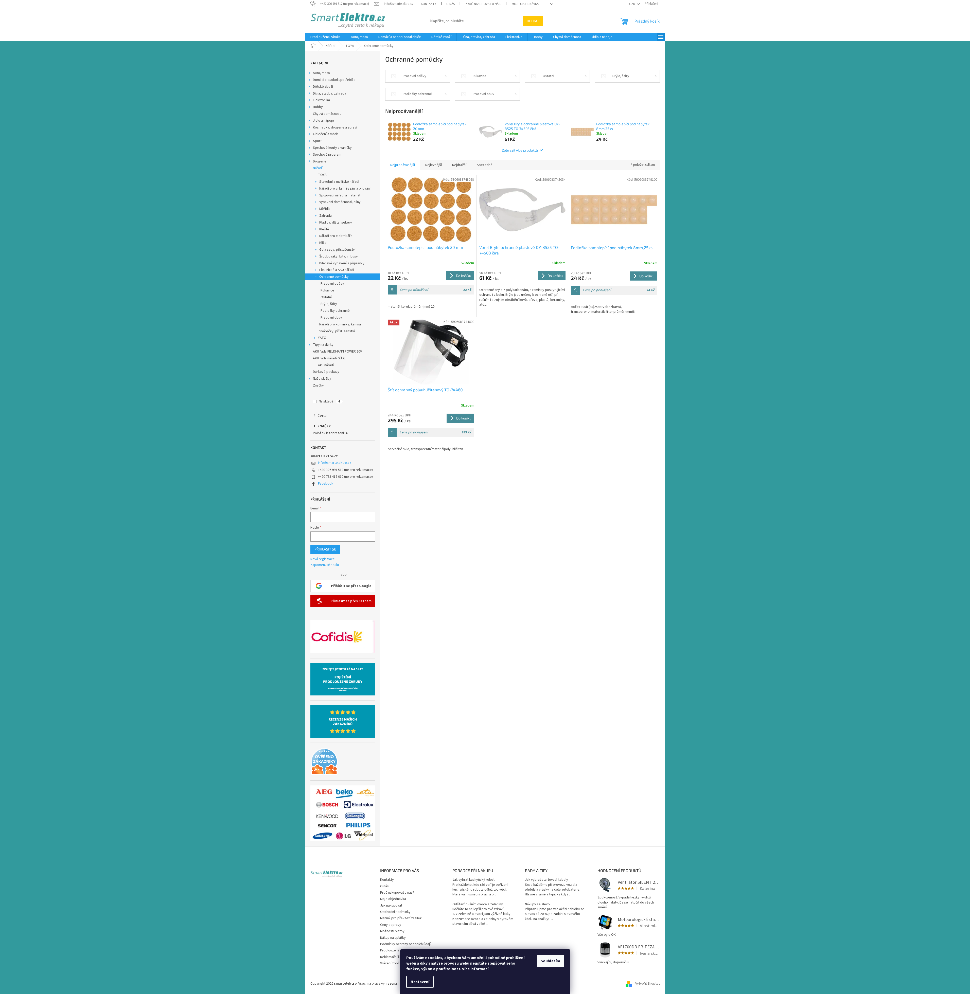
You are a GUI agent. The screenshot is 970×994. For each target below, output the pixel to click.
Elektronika (321, 100)
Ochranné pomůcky (334, 276)
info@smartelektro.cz (334, 462)
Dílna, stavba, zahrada (329, 93)
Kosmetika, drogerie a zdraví (335, 127)
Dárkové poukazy (326, 371)
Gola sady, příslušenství (337, 249)
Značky (318, 385)
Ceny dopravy (390, 924)
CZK (632, 4)
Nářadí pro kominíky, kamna (340, 324)
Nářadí (318, 168)
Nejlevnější (433, 165)
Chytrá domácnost (327, 113)
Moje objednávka (525, 4)
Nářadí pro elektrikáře (335, 235)
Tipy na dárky (323, 344)
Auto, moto (321, 73)
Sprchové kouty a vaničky (332, 147)
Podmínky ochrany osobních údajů (406, 944)
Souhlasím (550, 961)
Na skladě (329, 401)
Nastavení (420, 982)
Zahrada (325, 215)
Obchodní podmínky (395, 911)
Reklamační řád (391, 957)
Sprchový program (327, 154)
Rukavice (327, 290)
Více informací (475, 969)
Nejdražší (459, 165)
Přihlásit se (325, 549)
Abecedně (484, 165)
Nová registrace (322, 559)
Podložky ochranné (335, 310)
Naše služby (322, 378)
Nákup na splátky (393, 937)
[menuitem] (325, 37)
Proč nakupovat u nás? (483, 4)
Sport (317, 140)
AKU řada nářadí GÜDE (329, 358)
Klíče (323, 242)
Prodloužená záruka (395, 950)
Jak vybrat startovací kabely (546, 879)
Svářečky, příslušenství (337, 331)
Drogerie (319, 161)
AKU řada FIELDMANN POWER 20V (337, 351)
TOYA (322, 174)
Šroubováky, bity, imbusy (338, 256)
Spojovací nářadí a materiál (339, 195)
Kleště (324, 229)
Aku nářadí (326, 365)
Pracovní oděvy (332, 283)
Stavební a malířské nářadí (339, 181)
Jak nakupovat (391, 905)
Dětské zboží (323, 86)
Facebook (325, 483)
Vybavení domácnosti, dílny (340, 202)
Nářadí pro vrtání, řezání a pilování (345, 188)
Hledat (533, 21)
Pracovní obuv (331, 317)
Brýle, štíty (329, 303)
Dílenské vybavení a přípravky (341, 263)
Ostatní (326, 297)
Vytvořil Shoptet (647, 983)
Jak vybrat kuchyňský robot (473, 879)
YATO (322, 337)
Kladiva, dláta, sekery (335, 222)
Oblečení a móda (326, 134)
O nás (450, 4)
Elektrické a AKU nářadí (336, 269)
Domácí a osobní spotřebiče (334, 79)
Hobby (318, 106)
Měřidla (324, 208)
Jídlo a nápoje (323, 120)
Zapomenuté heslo (324, 565)
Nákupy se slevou (538, 904)
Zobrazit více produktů (520, 150)
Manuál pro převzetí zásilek (401, 918)
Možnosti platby (392, 931)
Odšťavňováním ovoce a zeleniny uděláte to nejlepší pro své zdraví (477, 907)
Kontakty (428, 4)
